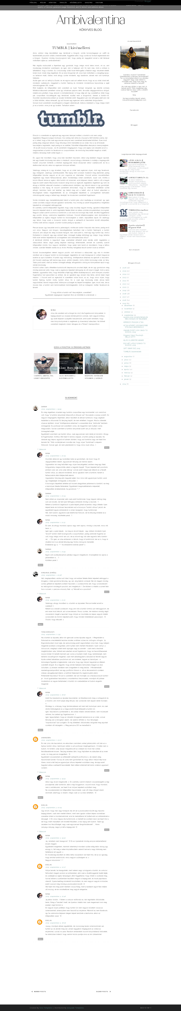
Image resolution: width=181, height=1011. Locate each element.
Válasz (107, 447)
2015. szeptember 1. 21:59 (55, 551)
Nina (53, 310)
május (126, 366)
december (128, 305)
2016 (124, 300)
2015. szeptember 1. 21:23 (55, 522)
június (126, 363)
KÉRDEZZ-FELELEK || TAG (133, 322)
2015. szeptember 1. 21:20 (55, 600)
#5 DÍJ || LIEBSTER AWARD (133, 340)
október (127, 312)
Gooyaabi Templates (75, 1008)
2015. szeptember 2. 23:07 (51, 740)
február (127, 376)
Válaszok (42, 449)
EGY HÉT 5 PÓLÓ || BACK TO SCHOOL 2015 (134, 344)
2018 (124, 294)
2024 (124, 274)
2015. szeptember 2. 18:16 (55, 695)
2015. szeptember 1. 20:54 (55, 496)
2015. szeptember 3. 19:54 (55, 778)
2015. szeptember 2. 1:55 (50, 634)
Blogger (148, 1)
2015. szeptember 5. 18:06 (55, 923)
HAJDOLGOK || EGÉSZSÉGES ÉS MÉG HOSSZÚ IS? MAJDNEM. (135, 318)
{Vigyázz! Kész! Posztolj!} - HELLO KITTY (133, 336)
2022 (124, 281)
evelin (44, 805)
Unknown (46, 738)
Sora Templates (45, 1008)
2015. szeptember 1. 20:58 (51, 575)
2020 (124, 287)
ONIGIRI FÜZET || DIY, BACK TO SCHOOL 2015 (135, 331)
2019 (124, 290)
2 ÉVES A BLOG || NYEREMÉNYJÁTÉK (137, 161)
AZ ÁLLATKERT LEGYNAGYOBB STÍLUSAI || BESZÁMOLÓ (135, 326)
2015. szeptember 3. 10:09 (51, 807)
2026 (124, 268)
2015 (124, 303)
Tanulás (63, 2)
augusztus (128, 356)
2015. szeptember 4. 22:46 (55, 896)
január (126, 379)
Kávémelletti (76, 2)
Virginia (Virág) (48, 573)
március (127, 373)
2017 (124, 297)
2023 (124, 277)
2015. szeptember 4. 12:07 (55, 867)
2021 (124, 284)
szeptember (129, 315)
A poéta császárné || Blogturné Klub (137, 226)
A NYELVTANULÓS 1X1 (139, 178)
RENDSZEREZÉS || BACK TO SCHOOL (137, 194)
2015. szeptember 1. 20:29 (55, 456)
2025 (124, 271)
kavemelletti (71, 44)
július (126, 360)
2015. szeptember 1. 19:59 (51, 409)
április (126, 369)
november (128, 309)
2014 (124, 384)
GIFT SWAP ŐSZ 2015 (131, 348)
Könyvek (52, 2)
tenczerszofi (48, 632)
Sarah (44, 407)
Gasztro (88, 2)
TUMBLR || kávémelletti (138, 210)
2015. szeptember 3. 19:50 (55, 838)
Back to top (145, 1008)
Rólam (43, 2)
